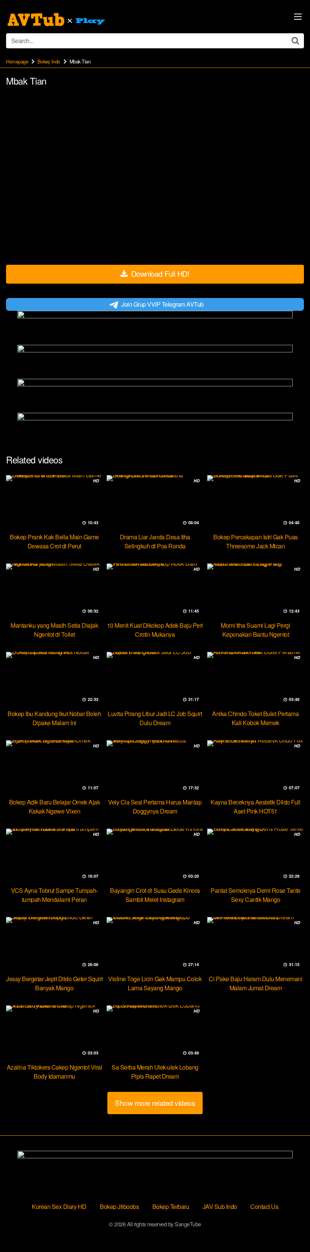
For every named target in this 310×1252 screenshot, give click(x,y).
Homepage (17, 61)
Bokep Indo (48, 61)
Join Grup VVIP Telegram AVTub (162, 304)
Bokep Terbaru (170, 1206)
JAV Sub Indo (220, 1206)
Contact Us (264, 1206)
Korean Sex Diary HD (59, 1206)
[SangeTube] (57, 19)
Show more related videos (155, 1103)
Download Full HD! (159, 273)
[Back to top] (289, 1228)
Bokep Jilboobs (119, 1206)
